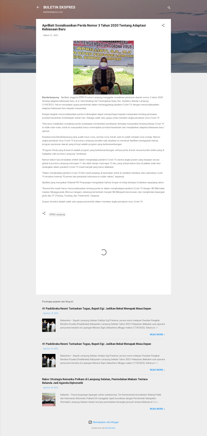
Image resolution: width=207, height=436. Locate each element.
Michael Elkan (110, 428)
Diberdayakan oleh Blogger (105, 422)
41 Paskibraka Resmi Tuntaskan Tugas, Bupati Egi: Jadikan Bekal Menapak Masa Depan (96, 308)
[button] (163, 26)
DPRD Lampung (57, 214)
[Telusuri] (169, 8)
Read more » (157, 334)
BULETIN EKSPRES (59, 7)
